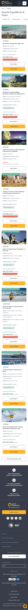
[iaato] (10, 527)
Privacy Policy (14, 597)
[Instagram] (12, 518)
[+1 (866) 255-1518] (19, 3)
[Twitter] (16, 518)
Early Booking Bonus (8, 108)
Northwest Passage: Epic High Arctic (13, 43)
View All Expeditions (14, 556)
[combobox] (14, 566)
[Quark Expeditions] (7, 3)
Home (3, 8)
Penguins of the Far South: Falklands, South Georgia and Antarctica (13, 192)
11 (25, 37)
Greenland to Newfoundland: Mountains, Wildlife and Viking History (14, 93)
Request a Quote (14, 512)
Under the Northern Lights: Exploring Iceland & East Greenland (13, 150)
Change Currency (6, 562)
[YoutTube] (20, 518)
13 (25, 185)
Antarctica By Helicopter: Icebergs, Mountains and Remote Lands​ (13, 427)
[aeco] (17, 526)
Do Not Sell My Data (14, 594)
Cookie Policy (14, 591)
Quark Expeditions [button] (6, 546)
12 (24, 185)
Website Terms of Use (14, 600)
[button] (25, 606)
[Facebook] (8, 518)
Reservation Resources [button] (8, 538)
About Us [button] (4, 534)
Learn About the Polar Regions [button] (10, 542)
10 (24, 37)
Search (9, 8)
